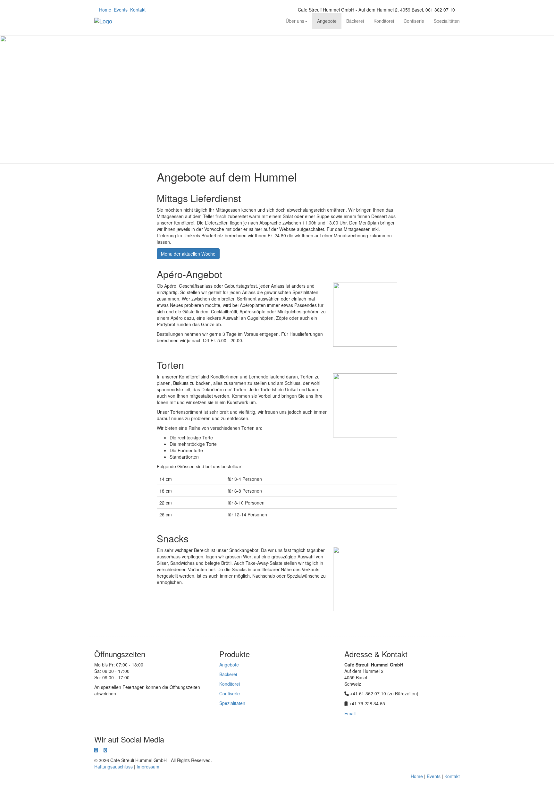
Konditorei (384, 21)
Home (105, 9)
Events (121, 9)
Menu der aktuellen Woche (188, 253)
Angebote (327, 21)
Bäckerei (355, 21)
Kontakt (138, 9)
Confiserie (414, 21)
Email (350, 713)
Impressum (148, 766)
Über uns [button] (295, 21)
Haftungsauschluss (113, 766)
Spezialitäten (447, 21)
